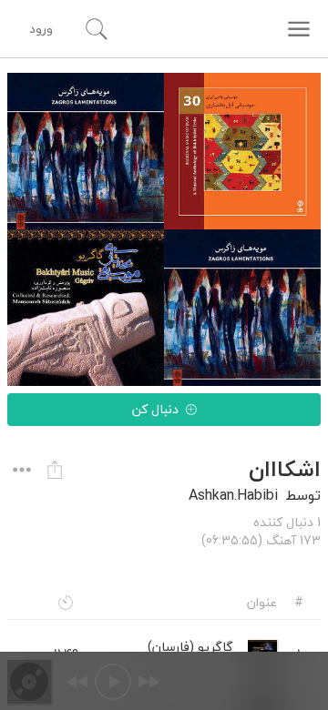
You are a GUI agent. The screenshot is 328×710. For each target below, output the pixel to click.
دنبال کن (155, 409)
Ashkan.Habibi (233, 495)
